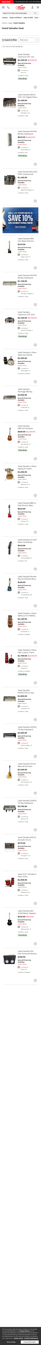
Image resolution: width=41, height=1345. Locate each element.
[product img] (10, 62)
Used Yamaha (19, 23)
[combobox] (28, 40)
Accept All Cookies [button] (30, 1342)
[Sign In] (32, 7)
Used (10, 23)
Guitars (5, 18)
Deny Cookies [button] (11, 1342)
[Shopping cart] (37, 7)
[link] (27, 55)
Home (4, 23)
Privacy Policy (25, 1331)
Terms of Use (18, 1338)
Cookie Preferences (31, 1338)
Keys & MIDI (28, 18)
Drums (37, 18)
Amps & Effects (16, 18)
